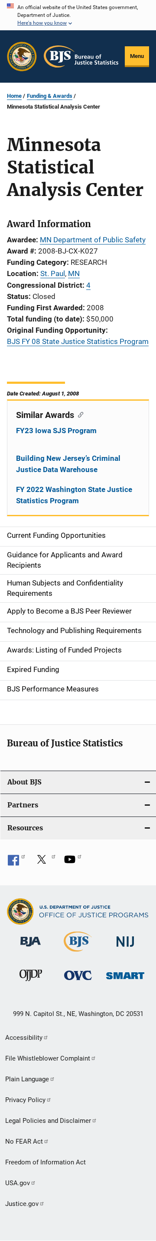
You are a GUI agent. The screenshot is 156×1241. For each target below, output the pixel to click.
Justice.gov (22, 1204)
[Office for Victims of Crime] (78, 981)
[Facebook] (16, 862)
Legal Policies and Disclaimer (48, 1121)
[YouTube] (72, 862)
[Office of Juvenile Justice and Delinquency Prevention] (31, 982)
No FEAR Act (24, 1141)
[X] (44, 862)
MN (74, 273)
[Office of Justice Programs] (22, 56)
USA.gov (17, 1183)
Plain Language (27, 1079)
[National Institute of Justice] (125, 948)
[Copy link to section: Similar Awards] (78, 414)
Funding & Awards (49, 96)
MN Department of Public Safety (93, 239)
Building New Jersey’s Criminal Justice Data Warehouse (68, 464)
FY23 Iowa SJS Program (56, 430)
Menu (137, 56)
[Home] (81, 56)
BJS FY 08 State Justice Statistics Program (78, 341)
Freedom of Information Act (45, 1162)
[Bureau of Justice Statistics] (78, 953)
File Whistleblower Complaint (47, 1058)
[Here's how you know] (78, 15)
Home (14, 96)
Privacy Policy (25, 1100)
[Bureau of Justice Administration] (30, 948)
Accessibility (23, 1038)
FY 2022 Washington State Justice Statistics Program (74, 495)
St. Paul (52, 273)
